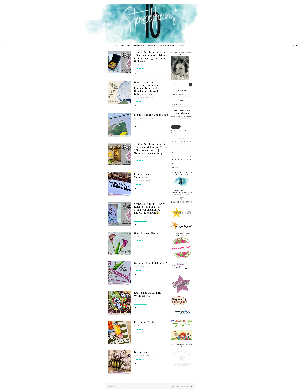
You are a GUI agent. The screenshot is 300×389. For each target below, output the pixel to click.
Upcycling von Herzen (146, 233)
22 (190, 156)
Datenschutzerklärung (166, 45)
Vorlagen (180, 45)
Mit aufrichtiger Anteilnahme (151, 114)
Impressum (151, 45)
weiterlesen (140, 68)
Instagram (13, 2)
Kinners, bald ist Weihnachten (143, 175)
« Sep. (172, 167)
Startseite (120, 45)
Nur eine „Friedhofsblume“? (150, 263)
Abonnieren (176, 126)
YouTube (19, 2)
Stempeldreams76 (139, 64)
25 (178, 159)
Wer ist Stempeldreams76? (135, 45)
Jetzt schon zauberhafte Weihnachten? (147, 294)
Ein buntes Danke (144, 322)
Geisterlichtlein (143, 352)
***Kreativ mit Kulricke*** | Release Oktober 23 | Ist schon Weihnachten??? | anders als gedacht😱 (150, 208)
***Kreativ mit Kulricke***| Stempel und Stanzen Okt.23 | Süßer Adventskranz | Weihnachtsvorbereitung (151, 149)
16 (172, 156)
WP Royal (118, 386)
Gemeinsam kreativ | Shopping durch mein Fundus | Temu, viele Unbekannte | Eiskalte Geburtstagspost (146, 88)
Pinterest (25, 2)
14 (187, 152)
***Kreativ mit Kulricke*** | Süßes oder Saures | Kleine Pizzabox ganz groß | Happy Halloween (150, 57)
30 (172, 163)
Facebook (6, 2)
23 (172, 159)
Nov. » (177, 167)
